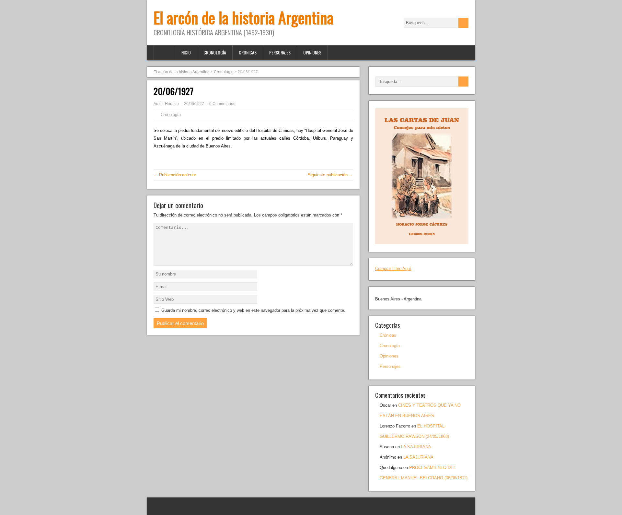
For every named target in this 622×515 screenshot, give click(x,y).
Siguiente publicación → (330, 174)
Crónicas (248, 52)
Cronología (214, 52)
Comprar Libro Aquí (393, 268)
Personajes (280, 52)
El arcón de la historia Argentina (243, 17)
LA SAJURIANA (416, 446)
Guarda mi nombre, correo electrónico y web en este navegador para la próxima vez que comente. (253, 310)
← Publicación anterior (175, 174)
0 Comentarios (222, 103)
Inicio (185, 52)
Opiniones (312, 52)
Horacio (172, 103)
